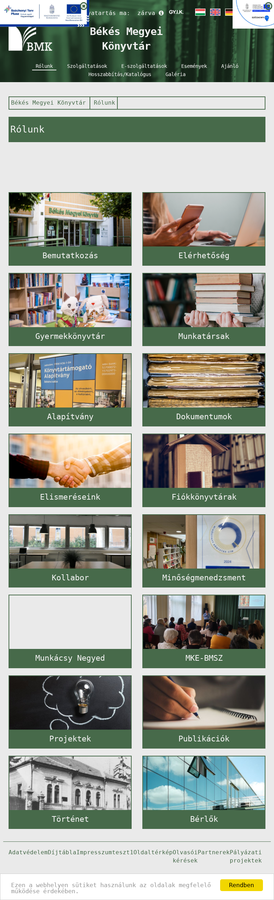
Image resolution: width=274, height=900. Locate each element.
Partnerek (214, 852)
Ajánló (229, 66)
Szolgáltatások (87, 66)
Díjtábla (62, 852)
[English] (214, 12)
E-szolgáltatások (144, 66)
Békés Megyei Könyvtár (48, 102)
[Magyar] (200, 12)
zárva (146, 13)
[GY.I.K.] (176, 12)
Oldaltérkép (153, 852)
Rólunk (44, 66)
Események (194, 66)
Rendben (241, 885)
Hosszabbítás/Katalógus (119, 74)
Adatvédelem (28, 852)
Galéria (176, 74)
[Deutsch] (229, 12)
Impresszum (94, 852)
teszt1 (122, 852)
